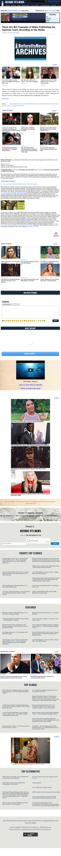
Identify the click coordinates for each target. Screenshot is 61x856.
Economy (13, 5)
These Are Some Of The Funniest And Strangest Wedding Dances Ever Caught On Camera (11, 130)
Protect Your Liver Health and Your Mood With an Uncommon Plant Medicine (15, 777)
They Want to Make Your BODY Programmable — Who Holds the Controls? (15, 619)
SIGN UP (22, 535)
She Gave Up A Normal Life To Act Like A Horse (30, 262)
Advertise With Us (12, 820)
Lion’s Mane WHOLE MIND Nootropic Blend (13, 192)
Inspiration (54, 5)
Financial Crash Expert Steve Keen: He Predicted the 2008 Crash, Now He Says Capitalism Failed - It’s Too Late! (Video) (43, 706)
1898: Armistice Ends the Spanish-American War (46, 792)
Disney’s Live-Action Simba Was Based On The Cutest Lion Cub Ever (48, 129)
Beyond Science (26, 5)
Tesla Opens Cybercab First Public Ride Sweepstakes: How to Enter (13, 783)
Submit (55, 543)
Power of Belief (35, 5)
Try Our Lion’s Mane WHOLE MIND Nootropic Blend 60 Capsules (19, 184)
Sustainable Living (45, 5)
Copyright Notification (48, 820)
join (9, 164)
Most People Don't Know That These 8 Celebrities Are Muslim (30, 445)
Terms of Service (36, 820)
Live (59, 5)
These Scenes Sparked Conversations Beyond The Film (48, 149)
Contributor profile (16, 19)
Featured (7, 5)
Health (18, 5)
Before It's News (14, 2)
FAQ (19, 820)
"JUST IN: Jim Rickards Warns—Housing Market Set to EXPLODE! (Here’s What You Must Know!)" (16, 593)
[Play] (30, 370)
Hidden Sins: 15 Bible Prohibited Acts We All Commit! (28, 129)
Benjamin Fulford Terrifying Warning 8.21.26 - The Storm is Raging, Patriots (15, 613)
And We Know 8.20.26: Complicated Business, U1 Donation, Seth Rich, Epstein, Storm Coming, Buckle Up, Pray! (16, 706)
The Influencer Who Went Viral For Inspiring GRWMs (50, 262)
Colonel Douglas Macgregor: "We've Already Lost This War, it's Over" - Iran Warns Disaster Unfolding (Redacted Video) (15, 714)
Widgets (34, 823)
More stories (24, 19)
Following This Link (32, 226)
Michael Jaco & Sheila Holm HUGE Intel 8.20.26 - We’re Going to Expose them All (45, 566)
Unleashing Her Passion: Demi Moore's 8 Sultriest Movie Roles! (9, 149)
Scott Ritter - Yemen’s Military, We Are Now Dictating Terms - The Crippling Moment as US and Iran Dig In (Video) (45, 727)
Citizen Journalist (39, 169)
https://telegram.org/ (22, 516)
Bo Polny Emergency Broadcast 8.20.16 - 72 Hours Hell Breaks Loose (14, 586)
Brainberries (5, 126)
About (4, 820)
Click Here (15, 169)
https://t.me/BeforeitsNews (49, 516)
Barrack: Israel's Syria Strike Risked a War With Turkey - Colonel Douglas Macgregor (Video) (45, 713)
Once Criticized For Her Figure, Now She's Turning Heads (50, 280)
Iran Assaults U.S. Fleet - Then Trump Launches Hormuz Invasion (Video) (15, 726)
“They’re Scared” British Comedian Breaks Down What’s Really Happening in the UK (44, 797)
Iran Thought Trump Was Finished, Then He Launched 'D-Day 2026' (44, 690)
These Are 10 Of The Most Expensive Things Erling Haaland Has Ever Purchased (13, 677)
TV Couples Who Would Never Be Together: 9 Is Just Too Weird (27, 764)
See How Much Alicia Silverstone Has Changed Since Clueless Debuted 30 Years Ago (29, 150)
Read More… (6, 98)
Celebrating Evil (36, 782)
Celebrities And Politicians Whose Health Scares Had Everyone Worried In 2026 (30, 494)
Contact (24, 820)
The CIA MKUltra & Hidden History (42, 787)
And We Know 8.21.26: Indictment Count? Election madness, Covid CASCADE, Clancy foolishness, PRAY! (15, 626)
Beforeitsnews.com (14, 11)
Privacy (29, 820)
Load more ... (30, 353)
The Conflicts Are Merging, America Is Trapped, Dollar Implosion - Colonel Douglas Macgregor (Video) (45, 626)
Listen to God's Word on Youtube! (30, 385)
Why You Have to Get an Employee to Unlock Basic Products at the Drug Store (15, 803)
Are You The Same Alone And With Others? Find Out (30, 280)
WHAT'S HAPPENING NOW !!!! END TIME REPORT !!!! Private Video (44, 592)
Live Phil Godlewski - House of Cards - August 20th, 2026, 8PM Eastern (45, 572)
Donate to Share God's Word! (30, 388)
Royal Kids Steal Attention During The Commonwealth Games (42, 677)
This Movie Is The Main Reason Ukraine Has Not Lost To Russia (10, 281)
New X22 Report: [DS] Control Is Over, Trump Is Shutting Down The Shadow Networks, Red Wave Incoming (15, 573)
